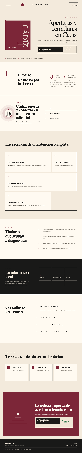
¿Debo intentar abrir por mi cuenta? (47, 306)
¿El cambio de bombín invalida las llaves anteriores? (51, 332)
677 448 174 (74, 443)
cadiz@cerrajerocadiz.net (40, 425)
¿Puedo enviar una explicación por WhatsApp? (50, 325)
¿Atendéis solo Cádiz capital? (45, 318)
